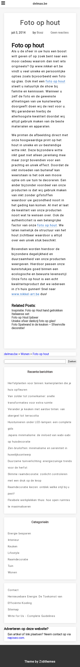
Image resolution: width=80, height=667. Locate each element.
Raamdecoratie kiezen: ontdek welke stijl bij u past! (39, 490)
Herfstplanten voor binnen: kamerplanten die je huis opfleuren (39, 386)
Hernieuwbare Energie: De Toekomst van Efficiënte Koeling (35, 600)
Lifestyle (14, 553)
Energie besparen (19, 533)
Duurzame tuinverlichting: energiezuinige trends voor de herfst (40, 464)
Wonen (12, 572)
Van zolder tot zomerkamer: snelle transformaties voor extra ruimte (31, 399)
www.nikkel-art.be (25, 294)
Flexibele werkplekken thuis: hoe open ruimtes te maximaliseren (39, 503)
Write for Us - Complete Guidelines (31, 616)
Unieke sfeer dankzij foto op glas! (34, 321)
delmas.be (40, 3)
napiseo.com (16, 638)
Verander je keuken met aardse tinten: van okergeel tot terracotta (36, 412)
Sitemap (13, 609)
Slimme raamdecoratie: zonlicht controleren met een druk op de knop (38, 477)
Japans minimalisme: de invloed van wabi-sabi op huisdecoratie (39, 438)
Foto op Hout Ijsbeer (25, 317)
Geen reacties (60, 32)
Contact (13, 590)
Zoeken (72, 361)
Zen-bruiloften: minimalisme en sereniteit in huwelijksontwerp (37, 451)
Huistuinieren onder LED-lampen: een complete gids (39, 425)
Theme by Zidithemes (40, 661)
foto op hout (55, 81)
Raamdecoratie (18, 559)
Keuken (13, 546)
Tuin (10, 566)
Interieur (13, 540)
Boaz (40, 32)
